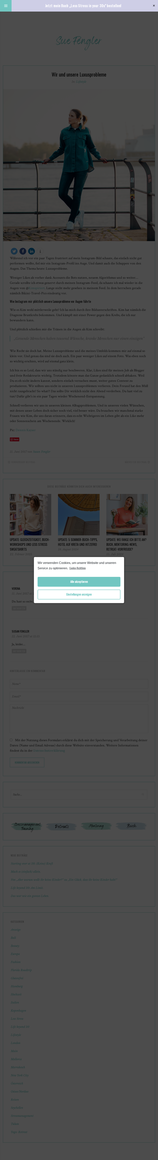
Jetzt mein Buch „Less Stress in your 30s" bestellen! (83, 5)
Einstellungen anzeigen (79, 594)
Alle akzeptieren (79, 582)
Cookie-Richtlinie (77, 568)
